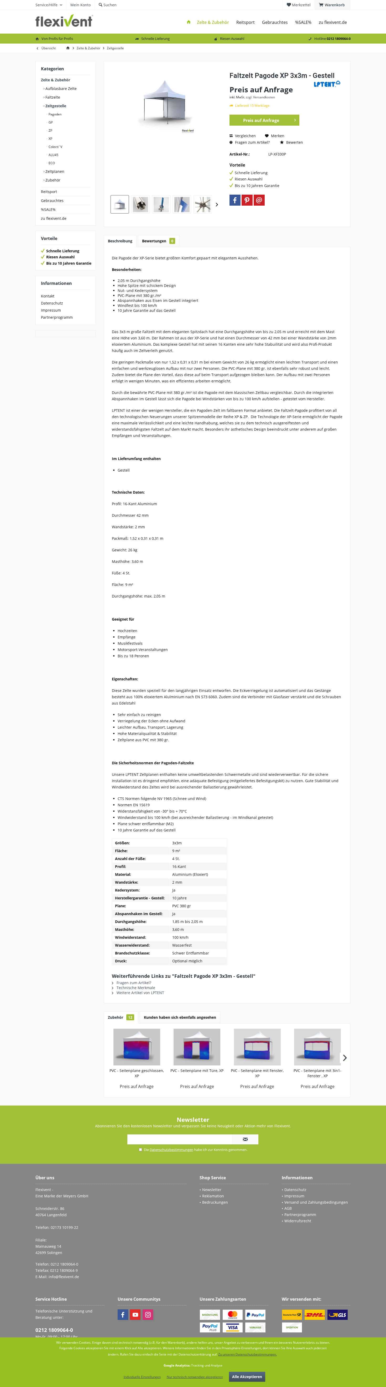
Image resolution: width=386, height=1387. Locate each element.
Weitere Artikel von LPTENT (140, 992)
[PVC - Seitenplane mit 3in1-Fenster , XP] (317, 1047)
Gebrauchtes (52, 200)
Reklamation (213, 1195)
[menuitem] (333, 5)
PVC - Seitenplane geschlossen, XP (136, 1073)
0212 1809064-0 (54, 1330)
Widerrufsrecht (297, 1220)
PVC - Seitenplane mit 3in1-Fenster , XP (317, 1073)
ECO (51, 163)
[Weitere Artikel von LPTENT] (327, 84)
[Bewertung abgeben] (271, 82)
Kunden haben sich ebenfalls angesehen (180, 1017)
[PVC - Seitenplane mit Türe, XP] (197, 1047)
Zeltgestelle (55, 105)
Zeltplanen (54, 171)
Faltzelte (52, 97)
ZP (50, 130)
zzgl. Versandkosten (260, 97)
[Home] (188, 22)
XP (50, 138)
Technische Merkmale (135, 987)
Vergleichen (245, 135)
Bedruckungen (215, 1202)
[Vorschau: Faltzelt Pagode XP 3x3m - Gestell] (120, 204)
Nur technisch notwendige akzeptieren (195, 1377)
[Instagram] (148, 1314)
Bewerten (294, 142)
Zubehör (52, 180)
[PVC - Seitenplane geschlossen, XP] (136, 1047)
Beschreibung (120, 240)
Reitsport (49, 191)
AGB (288, 1208)
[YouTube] (135, 1314)
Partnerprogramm (57, 317)
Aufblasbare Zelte (60, 88)
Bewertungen (157, 240)
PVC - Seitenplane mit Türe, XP (196, 1070)
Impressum (51, 310)
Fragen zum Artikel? (252, 142)
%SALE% (48, 209)
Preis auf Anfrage (261, 120)
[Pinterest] (247, 200)
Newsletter (211, 1189)
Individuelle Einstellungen (142, 1377)
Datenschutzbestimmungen (171, 1149)
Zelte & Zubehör (55, 79)
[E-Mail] (259, 200)
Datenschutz (52, 303)
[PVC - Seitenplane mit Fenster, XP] (257, 1047)
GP (50, 122)
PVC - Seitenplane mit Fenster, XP (257, 1073)
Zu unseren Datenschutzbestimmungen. (247, 1354)
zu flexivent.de (53, 218)
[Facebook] (235, 200)
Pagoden (54, 114)
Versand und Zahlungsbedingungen (316, 1202)
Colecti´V (55, 147)
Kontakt (47, 296)
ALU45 (53, 155)
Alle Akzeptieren (247, 1376)
